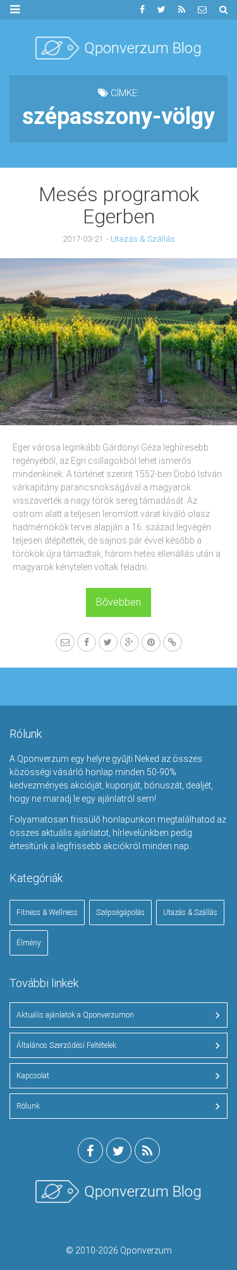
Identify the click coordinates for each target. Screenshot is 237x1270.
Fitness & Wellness (47, 912)
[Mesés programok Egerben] (118, 341)
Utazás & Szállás (143, 239)
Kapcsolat (32, 1075)
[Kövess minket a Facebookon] (142, 10)
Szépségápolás (120, 912)
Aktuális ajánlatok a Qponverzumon (75, 1015)
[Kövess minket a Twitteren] (161, 10)
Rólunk (28, 1106)
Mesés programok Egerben (119, 205)
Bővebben (118, 602)
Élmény (28, 942)
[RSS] (181, 10)
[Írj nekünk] (202, 10)
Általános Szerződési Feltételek (66, 1045)
